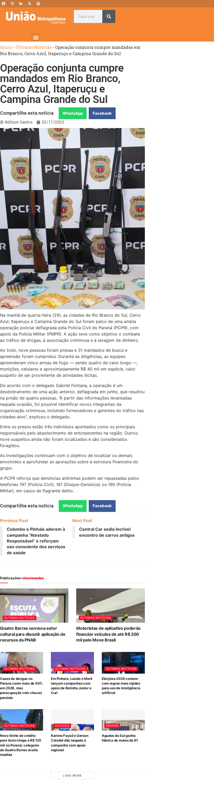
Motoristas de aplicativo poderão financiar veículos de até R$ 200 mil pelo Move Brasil (108, 634)
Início (6, 47)
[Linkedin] (21, 3)
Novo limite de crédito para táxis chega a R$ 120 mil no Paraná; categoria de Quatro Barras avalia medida (20, 745)
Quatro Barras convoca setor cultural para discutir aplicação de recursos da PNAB (33, 634)
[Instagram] (12, 3)
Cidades (62, 725)
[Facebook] (3, 3)
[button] (35, 37)
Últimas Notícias (33, 47)
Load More (72, 775)
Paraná (112, 725)
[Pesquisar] (108, 16)
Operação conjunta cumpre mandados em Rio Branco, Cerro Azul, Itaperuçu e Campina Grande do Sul (62, 84)
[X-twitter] (29, 3)
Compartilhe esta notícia (27, 113)
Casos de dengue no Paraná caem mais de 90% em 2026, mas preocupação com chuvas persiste (21, 688)
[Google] (38, 3)
